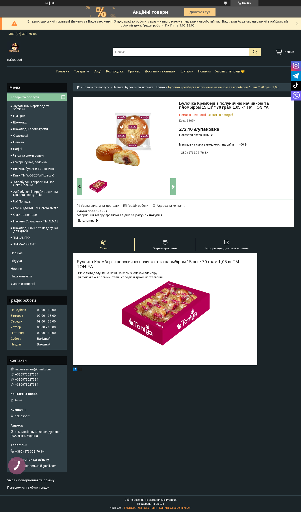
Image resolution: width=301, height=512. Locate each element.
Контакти (186, 71)
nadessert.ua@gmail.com (33, 369)
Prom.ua (171, 499)
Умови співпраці (23, 284)
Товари (79, 71)
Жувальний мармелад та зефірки (31, 107)
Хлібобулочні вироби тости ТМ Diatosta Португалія (35, 193)
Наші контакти (21, 276)
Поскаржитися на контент (140, 507)
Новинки (204, 71)
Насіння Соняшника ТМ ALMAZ (36, 221)
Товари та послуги (96, 87)
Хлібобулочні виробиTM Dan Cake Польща (33, 183)
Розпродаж (114, 71)
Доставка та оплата (160, 71)
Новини (16, 268)
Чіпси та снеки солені (28, 155)
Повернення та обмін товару (28, 487)
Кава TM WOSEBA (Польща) (33, 175)
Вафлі (17, 149)
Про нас (134, 71)
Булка (160, 87)
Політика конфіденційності (174, 507)
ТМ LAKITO (21, 237)
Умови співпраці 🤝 (230, 71)
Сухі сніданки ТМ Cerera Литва (35, 208)
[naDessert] (57, 48)
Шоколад (20, 122)
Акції (97, 71)
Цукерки (19, 116)
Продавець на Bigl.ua (150, 503)
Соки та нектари (25, 214)
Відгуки (16, 261)
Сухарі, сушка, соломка (30, 162)
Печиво (18, 142)
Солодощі (20, 135)
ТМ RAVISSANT (24, 244)
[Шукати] (255, 52)
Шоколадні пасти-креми (30, 129)
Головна (62, 71)
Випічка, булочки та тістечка (133, 87)
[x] (80, 370)
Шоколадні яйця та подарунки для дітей (35, 229)
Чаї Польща (21, 201)
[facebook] (75, 370)
